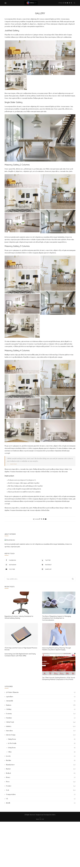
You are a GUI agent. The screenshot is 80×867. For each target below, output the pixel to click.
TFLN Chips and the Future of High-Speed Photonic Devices (21, 649)
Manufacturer (40, 765)
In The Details (41, 743)
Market (40, 769)
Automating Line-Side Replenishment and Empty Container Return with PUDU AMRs (20, 655)
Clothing (40, 709)
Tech (40, 790)
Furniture (40, 718)
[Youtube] (67, 3)
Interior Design (40, 735)
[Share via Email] (45, 519)
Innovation (40, 731)
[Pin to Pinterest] (43, 519)
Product (40, 786)
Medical (40, 773)
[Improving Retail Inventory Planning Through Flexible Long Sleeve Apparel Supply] (58, 634)
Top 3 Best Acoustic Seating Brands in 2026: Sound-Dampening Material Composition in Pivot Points (58, 678)
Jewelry (40, 756)
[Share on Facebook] (39, 519)
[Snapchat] (69, 3)
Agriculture (40, 697)
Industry (40, 726)
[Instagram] (63, 3)
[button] (8, 137)
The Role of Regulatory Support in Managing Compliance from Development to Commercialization (56, 618)
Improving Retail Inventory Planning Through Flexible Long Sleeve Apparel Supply (56, 649)
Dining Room (41, 739)
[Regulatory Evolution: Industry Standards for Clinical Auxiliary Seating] (21, 603)
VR (40, 799)
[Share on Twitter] (41, 519)
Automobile (40, 701)
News (40, 782)
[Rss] (71, 3)
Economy (40, 713)
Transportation (40, 794)
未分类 (40, 803)
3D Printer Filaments (40, 692)
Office (41, 752)
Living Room (41, 748)
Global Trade (40, 722)
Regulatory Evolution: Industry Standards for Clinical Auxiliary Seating (19, 617)
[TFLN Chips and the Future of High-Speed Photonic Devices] (21, 634)
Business (40, 705)
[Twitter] (61, 3)
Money (40, 777)
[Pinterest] (65, 3)
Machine (40, 760)
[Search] (74, 3)
